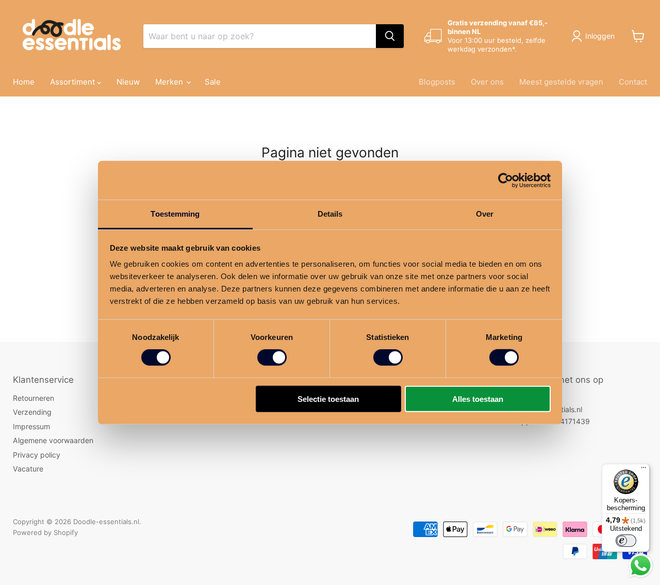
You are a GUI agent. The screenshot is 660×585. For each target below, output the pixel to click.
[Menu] (643, 470)
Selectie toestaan (328, 399)
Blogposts (437, 82)
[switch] (272, 357)
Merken (170, 82)
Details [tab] (330, 213)
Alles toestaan (477, 399)
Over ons (487, 82)
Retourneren (33, 398)
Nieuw (128, 82)
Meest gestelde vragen (561, 82)
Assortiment (73, 82)
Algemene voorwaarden (53, 440)
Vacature (28, 468)
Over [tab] (484, 213)
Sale (213, 82)
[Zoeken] (390, 36)
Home (24, 82)
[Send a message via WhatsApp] (640, 565)
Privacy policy (36, 454)
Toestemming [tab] (175, 213)
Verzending (32, 412)
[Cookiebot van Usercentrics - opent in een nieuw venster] (505, 180)
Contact (633, 82)
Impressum (31, 426)
